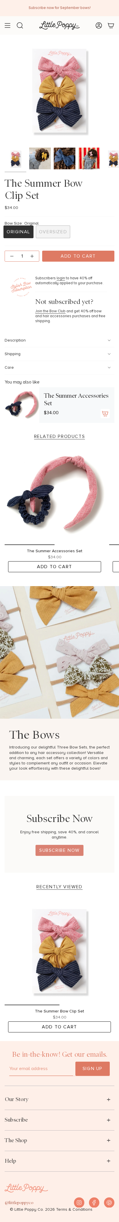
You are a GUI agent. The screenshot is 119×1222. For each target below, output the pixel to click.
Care (9, 368)
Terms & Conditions (74, 1210)
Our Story (17, 1099)
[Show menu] (7, 25)
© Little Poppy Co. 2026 (32, 1210)
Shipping (13, 354)
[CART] (111, 25)
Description (15, 340)
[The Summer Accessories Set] (22, 405)
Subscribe (16, 1120)
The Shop (16, 1140)
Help (10, 1161)
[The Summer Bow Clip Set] (59, 950)
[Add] (105, 413)
